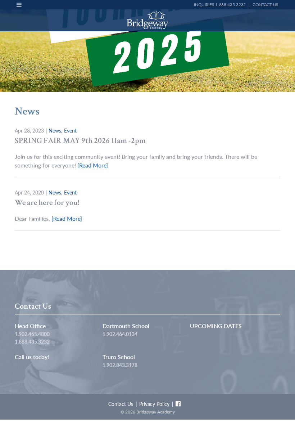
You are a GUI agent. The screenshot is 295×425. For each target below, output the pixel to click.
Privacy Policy (154, 403)
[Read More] (92, 165)
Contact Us (265, 4)
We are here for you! (47, 202)
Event (70, 130)
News (55, 130)
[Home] (148, 20)
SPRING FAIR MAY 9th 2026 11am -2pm (80, 140)
